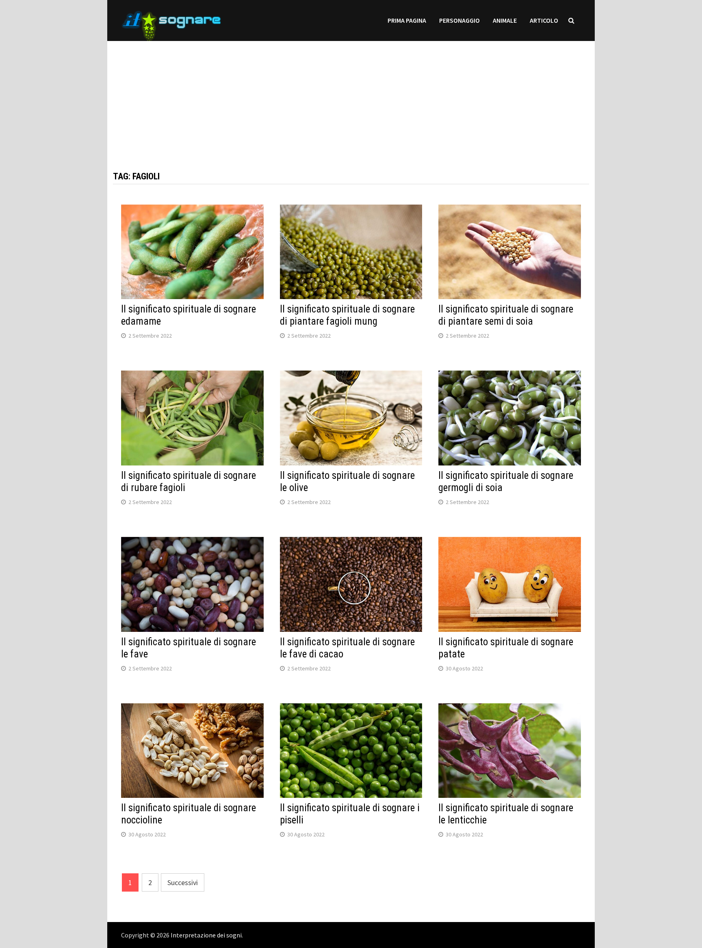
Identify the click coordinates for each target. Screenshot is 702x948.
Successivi (182, 882)
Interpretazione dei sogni (206, 935)
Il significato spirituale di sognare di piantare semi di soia (505, 315)
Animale (505, 20)
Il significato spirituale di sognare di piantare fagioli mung (347, 315)
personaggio (459, 20)
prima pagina (407, 20)
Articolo (544, 20)
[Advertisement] (351, 98)
